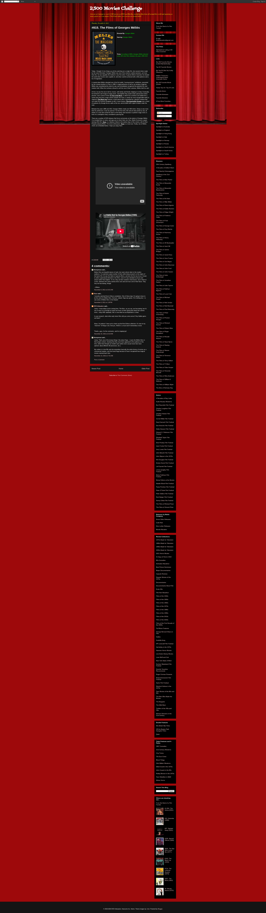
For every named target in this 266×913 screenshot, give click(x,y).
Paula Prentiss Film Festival (165, 487)
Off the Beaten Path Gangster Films (162, 730)
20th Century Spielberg (163, 164)
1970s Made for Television (164, 540)
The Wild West (161, 705)
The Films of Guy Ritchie (164, 229)
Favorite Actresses (162, 94)
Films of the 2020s (162, 620)
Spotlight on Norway (162, 140)
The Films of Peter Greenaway (162, 313)
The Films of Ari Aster (163, 198)
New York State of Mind (163, 661)
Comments (162, 116)
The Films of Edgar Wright (164, 212)
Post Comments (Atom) (125, 375)
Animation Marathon (162, 564)
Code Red (159, 522)
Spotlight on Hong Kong (164, 133)
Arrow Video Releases (163, 519)
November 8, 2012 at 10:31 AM (103, 290)
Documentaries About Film (164, 586)
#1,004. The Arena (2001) (169, 809)
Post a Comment (99, 359)
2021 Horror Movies (162, 553)
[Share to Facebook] (109, 260)
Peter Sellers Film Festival (164, 493)
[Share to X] (108, 260)
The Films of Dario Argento (165, 205)
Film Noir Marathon (162, 592)
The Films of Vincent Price (164, 507)
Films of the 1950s (162, 599)
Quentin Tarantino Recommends (162, 670)
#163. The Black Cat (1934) (168, 860)
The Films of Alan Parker (164, 180)
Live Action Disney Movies (164, 654)
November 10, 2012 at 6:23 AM (103, 334)
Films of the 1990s (162, 613)
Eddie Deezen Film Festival (165, 429)
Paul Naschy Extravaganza (165, 171)
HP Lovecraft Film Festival (164, 644)
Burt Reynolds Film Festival (165, 405)
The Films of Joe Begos (164, 261)
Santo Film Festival (162, 683)
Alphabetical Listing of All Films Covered (164, 50)
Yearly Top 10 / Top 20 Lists (165, 87)
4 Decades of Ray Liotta (164, 398)
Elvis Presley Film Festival (164, 442)
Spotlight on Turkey (162, 154)
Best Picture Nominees (163, 567)
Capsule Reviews (161, 574)
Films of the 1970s (162, 606)
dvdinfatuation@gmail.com (165, 40)
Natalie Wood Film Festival (165, 483)
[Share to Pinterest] (111, 260)
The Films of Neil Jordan (164, 302)
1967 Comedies (161, 746)
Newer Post (96, 369)
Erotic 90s (159, 589)
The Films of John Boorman (165, 265)
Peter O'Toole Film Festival (165, 490)
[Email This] (104, 260)
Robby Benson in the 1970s (165, 773)
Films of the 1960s (162, 603)
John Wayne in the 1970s (164, 456)
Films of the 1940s (162, 596)
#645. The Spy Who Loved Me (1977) (169, 850)
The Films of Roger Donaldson (162, 332)
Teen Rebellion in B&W (163, 777)
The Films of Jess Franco (164, 258)
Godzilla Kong (160, 640)
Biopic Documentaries (163, 570)
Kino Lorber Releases (163, 526)
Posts (161, 113)
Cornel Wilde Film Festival (164, 419)
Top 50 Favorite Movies (163, 67)
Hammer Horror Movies (164, 650)
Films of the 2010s (162, 616)
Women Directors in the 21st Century (164, 714)
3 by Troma (160, 753)
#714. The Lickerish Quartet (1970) (168, 871)
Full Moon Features (162, 628)
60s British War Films (163, 726)
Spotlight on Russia (162, 144)
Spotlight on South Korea (164, 150)
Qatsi (157, 734)
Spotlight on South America (165, 147)
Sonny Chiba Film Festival (164, 500)
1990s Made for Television (164, 547)
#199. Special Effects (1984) (169, 839)
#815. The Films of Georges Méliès (116, 27)
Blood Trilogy (160, 760)
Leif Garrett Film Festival (164, 466)
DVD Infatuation (99, 306)
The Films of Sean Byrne (164, 342)
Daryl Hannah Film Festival (165, 422)
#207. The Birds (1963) (169, 879)
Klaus (95, 293)
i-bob (148, 909)
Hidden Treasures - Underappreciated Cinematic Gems (162, 77)
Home (121, 369)
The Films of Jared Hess (164, 255)
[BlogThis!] (106, 260)
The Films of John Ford (163, 268)
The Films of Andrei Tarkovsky (162, 194)
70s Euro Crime (161, 756)
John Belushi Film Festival (164, 453)
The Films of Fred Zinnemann (162, 221)
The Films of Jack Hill (163, 246)
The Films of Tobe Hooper (164, 367)
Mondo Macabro (161, 529)
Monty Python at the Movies (165, 480)
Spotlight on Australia (163, 127)
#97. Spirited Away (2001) (169, 829)
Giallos (158, 637)
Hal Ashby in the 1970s (163, 647)
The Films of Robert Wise (164, 328)
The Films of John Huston (164, 272)
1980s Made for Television (164, 543)
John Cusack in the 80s (163, 770)
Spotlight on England (163, 130)
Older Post (145, 369)
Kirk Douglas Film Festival (164, 459)
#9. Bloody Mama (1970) (169, 889)
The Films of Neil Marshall (164, 306)
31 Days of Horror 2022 (164, 557)
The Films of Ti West (163, 364)
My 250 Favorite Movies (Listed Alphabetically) (164, 63)
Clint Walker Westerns (163, 763)
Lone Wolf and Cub (162, 657)
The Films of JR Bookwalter (165, 243)
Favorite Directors (162, 98)
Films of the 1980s (162, 609)
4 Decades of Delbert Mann (165, 168)
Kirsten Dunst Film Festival (165, 463)
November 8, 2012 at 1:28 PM (103, 302)
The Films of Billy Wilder (164, 202)
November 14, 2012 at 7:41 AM (103, 356)
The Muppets (160, 702)
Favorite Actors (161, 91)
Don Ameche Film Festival (164, 425)
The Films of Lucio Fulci (164, 294)
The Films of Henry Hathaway (162, 238)
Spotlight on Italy (161, 137)
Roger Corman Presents (164, 674)
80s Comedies (161, 560)
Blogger (160, 909)
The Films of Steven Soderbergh (162, 351)
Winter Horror (160, 780)
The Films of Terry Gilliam (164, 360)
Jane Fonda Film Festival (164, 446)
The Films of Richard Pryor (165, 504)
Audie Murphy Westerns (164, 401)
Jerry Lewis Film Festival (164, 449)
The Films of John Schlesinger (162, 276)
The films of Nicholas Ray (164, 388)
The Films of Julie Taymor (164, 285)
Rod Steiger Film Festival (164, 497)
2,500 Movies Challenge (116, 8)
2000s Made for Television (164, 550)
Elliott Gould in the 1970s (164, 767)
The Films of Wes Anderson (165, 376)
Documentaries (161, 582)
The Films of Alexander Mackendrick (163, 189)
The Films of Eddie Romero (165, 209)
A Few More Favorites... (164, 101)
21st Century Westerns (163, 750)
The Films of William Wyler (165, 384)
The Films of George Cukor (165, 226)
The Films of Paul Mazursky (165, 309)
